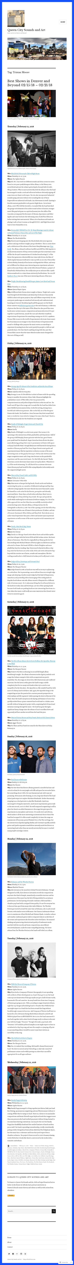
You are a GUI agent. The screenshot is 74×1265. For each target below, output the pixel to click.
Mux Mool (13, 1158)
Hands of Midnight (45, 1152)
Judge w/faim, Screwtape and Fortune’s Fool (25, 561)
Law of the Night (26, 1156)
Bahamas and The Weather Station (22, 882)
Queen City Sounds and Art (26, 30)
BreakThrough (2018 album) (14, 1150)
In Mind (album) (32, 1154)
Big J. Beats (21, 1148)
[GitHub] (21, 1254)
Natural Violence (20, 1158)
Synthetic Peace (12, 276)
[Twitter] (9, 1254)
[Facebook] (13, 1254)
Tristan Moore (22, 1164)
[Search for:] (29, 1211)
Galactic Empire (36, 1152)
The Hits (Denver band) (40, 1162)
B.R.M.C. (51, 1146)
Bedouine (15, 1148)
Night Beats (28, 1158)
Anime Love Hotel (39, 1146)
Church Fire (25, 1150)
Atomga (47, 1146)
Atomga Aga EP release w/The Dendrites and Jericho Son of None (32, 386)
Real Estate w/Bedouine (19, 780)
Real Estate (41, 1158)
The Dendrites (29, 1162)
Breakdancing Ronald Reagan (47, 1148)
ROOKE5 (20, 1160)
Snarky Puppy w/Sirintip (19, 1100)
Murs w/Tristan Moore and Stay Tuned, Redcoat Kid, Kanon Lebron (33, 718)
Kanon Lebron (11, 1156)
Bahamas (9, 1148)
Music (31, 1146)
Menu (63, 22)
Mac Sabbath (41, 1156)
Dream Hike (43, 1150)
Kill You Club (18, 1156)
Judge (52, 1154)
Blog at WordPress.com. (29, 1259)
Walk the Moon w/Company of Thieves (23, 984)
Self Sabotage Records (26, 306)
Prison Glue (35, 1158)
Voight (28, 1164)
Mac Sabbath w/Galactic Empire (21, 1038)
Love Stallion (34, 1156)
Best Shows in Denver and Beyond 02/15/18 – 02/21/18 (29, 83)
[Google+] (17, 1254)
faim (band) (21, 1152)
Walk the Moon (34, 1164)
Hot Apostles (18, 1154)
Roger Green (14, 1160)
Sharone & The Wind (35, 1160)
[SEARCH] (54, 1211)
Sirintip (43, 1160)
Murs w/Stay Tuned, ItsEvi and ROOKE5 (24, 475)
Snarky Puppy (48, 1160)
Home (9, 1238)
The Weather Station (12, 1164)
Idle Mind (25, 1154)
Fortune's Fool (27, 1152)
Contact (10, 1247)
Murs (8, 1158)
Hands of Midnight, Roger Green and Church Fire (27, 424)
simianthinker (14, 1146)
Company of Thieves (34, 1150)
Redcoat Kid (48, 1158)
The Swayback (50, 1162)
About (9, 1242)
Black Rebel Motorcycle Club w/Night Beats (25, 174)
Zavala (40, 1164)
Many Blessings (49, 1156)
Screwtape (26, 1160)
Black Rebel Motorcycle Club (32, 1148)
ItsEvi (38, 1154)
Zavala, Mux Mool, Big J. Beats (21, 526)
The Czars (22, 1162)
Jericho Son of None (46, 1154)
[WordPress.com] (25, 1254)
